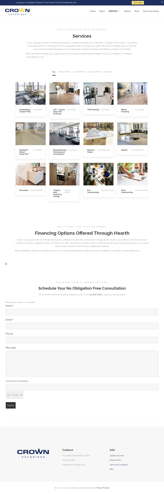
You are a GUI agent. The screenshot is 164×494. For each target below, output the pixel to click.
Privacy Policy (115, 460)
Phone (9, 333)
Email (9, 319)
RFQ (111, 469)
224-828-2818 (95, 295)
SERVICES (113, 11)
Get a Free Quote (151, 11)
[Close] (162, 2)
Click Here (138, 3)
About (102, 11)
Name (10, 305)
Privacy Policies (102, 488)
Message (11, 347)
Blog (137, 11)
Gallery (127, 11)
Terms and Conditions (119, 465)
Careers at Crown (117, 456)
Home (93, 11)
